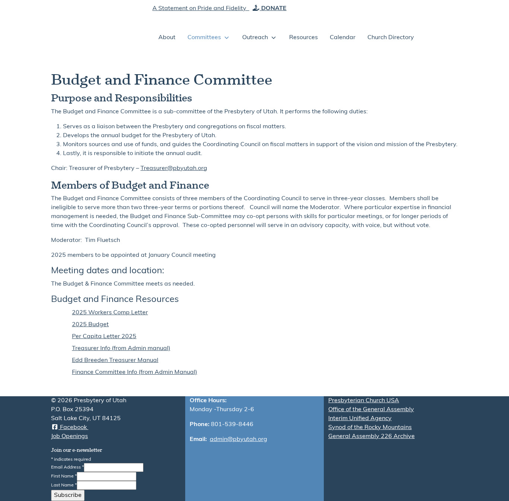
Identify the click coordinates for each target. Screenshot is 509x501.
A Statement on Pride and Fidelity (200, 9)
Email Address (67, 467)
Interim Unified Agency (360, 419)
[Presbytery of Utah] (94, 26)
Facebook (73, 428)
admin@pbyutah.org (238, 439)
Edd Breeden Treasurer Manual (115, 360)
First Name (64, 476)
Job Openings (69, 436)
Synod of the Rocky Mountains (370, 428)
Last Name (64, 485)
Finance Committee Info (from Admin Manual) (134, 372)
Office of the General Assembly (371, 410)
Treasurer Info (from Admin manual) (121, 349)
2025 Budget (90, 325)
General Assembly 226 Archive (371, 436)
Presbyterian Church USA (363, 401)
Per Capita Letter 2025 (104, 337)
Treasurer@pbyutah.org (173, 168)
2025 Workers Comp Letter (110, 313)
